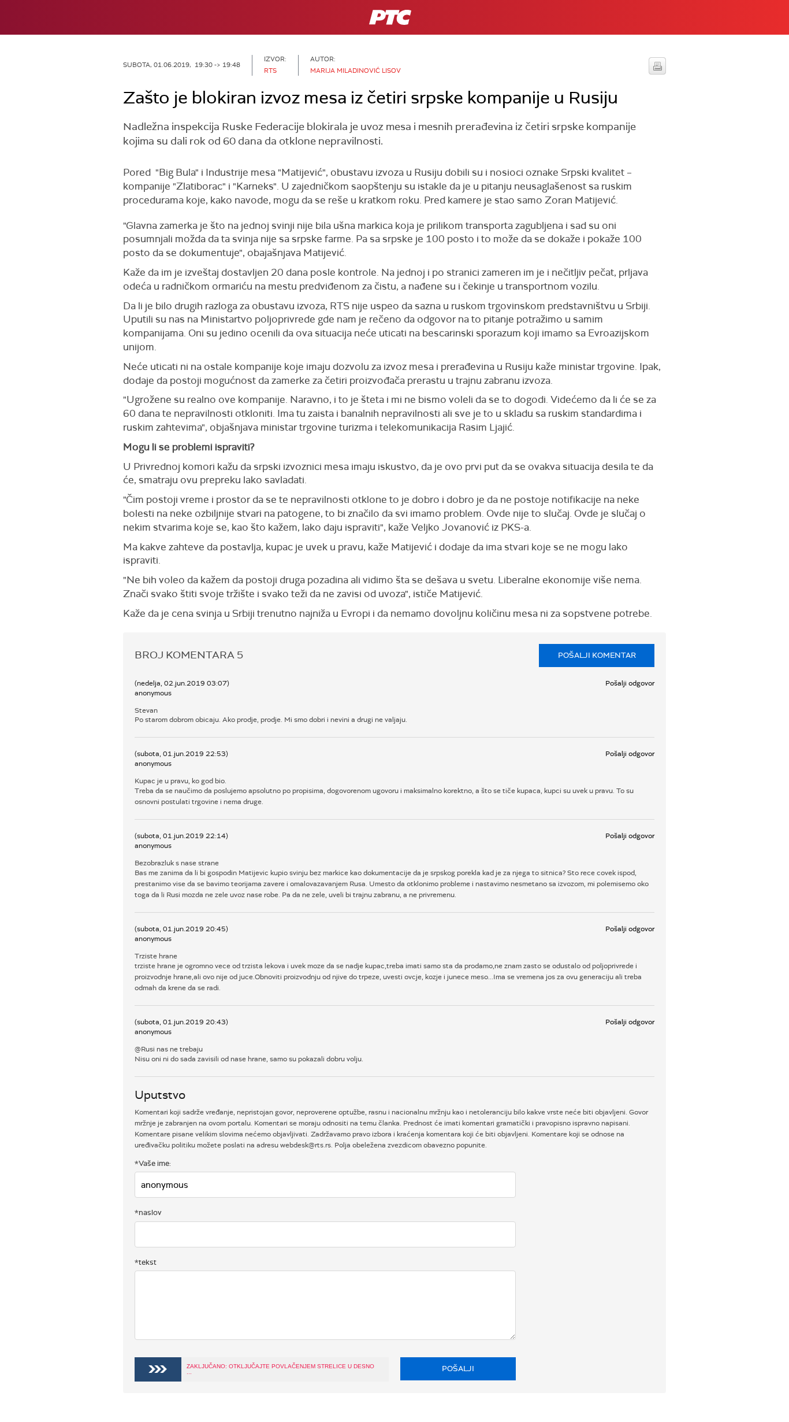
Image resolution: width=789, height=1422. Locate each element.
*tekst (146, 1262)
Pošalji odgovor (629, 683)
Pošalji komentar (597, 655)
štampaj (657, 66)
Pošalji (458, 1368)
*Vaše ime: (153, 1163)
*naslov (148, 1212)
